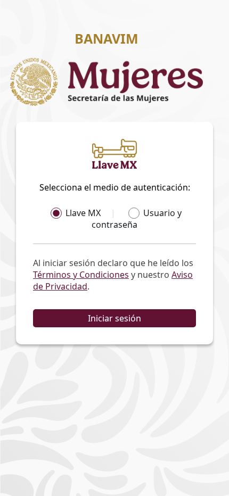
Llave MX (83, 213)
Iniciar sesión (114, 318)
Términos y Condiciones (81, 274)
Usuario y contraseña (137, 218)
